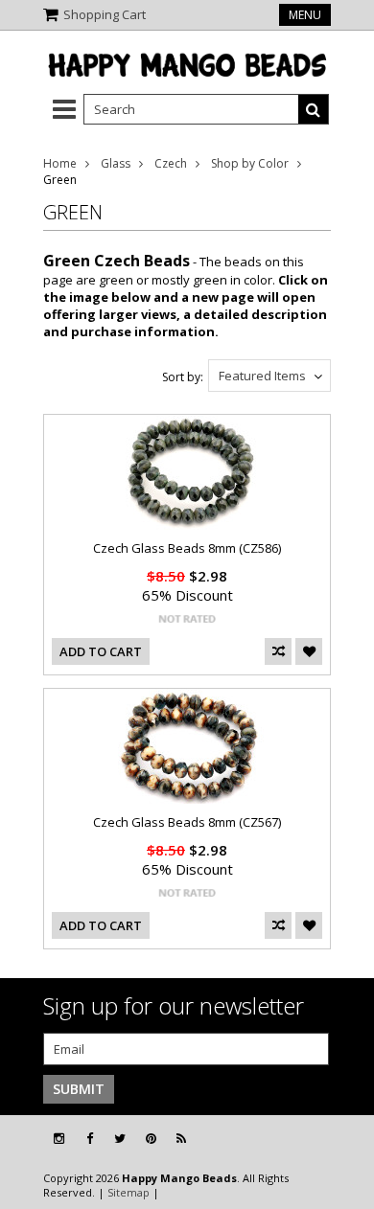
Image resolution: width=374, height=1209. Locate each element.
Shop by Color (250, 163)
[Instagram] (59, 1138)
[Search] (313, 109)
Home (60, 163)
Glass (115, 163)
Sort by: (182, 377)
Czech (170, 163)
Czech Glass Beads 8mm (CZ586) (187, 548)
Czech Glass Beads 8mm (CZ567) (187, 822)
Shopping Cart (104, 14)
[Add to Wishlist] (308, 651)
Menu (305, 15)
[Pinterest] (151, 1138)
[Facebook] (89, 1138)
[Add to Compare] (278, 651)
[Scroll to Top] (345, 1139)
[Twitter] (120, 1138)
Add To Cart (100, 651)
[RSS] (181, 1138)
